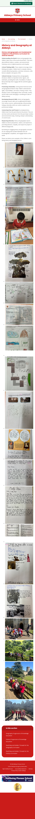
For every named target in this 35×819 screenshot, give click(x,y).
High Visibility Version (7, 769)
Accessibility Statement (20, 769)
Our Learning (11, 39)
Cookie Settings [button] (22, 770)
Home (3, 39)
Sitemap (31, 769)
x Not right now (28, 0)
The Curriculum (22, 39)
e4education (24, 766)
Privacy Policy (14, 770)
